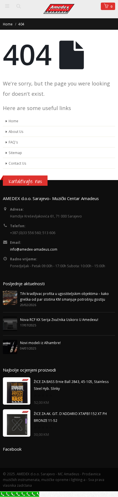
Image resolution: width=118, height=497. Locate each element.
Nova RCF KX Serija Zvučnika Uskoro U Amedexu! (59, 319)
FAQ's (13, 142)
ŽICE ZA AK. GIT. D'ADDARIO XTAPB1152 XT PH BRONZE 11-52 (70, 417)
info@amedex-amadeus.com (33, 249)
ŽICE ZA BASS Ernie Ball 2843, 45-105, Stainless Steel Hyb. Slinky (71, 385)
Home (13, 121)
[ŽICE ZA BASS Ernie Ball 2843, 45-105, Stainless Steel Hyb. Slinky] (16, 391)
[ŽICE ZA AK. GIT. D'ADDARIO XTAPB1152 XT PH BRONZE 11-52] (16, 423)
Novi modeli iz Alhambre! (40, 342)
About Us (16, 131)
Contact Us (17, 163)
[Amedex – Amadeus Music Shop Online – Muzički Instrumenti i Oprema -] (59, 9)
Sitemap (15, 152)
